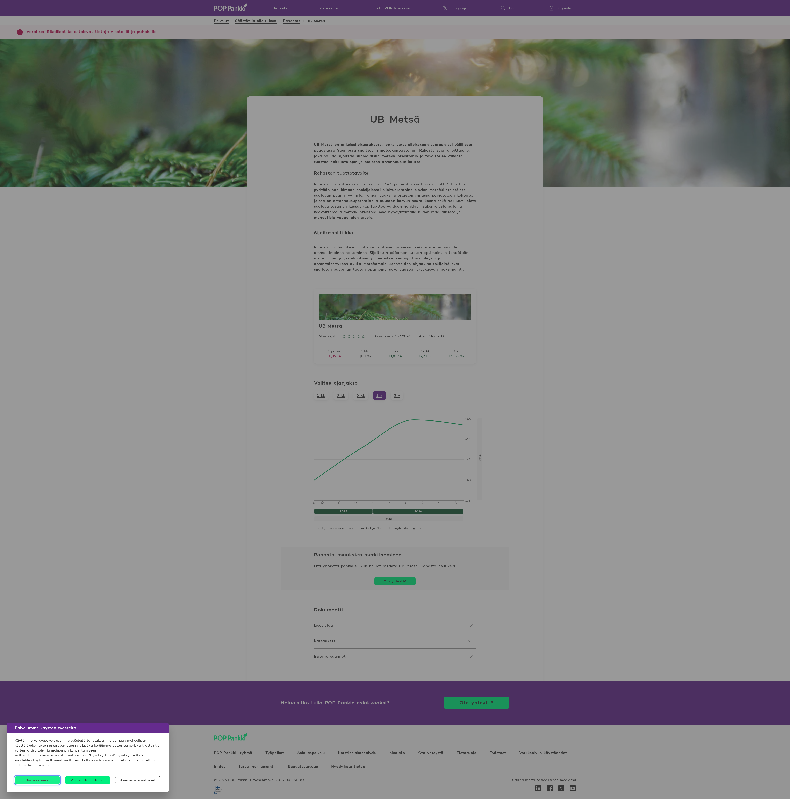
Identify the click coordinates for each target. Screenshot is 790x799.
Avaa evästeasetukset (138, 780)
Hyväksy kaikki (38, 780)
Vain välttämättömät (87, 780)
